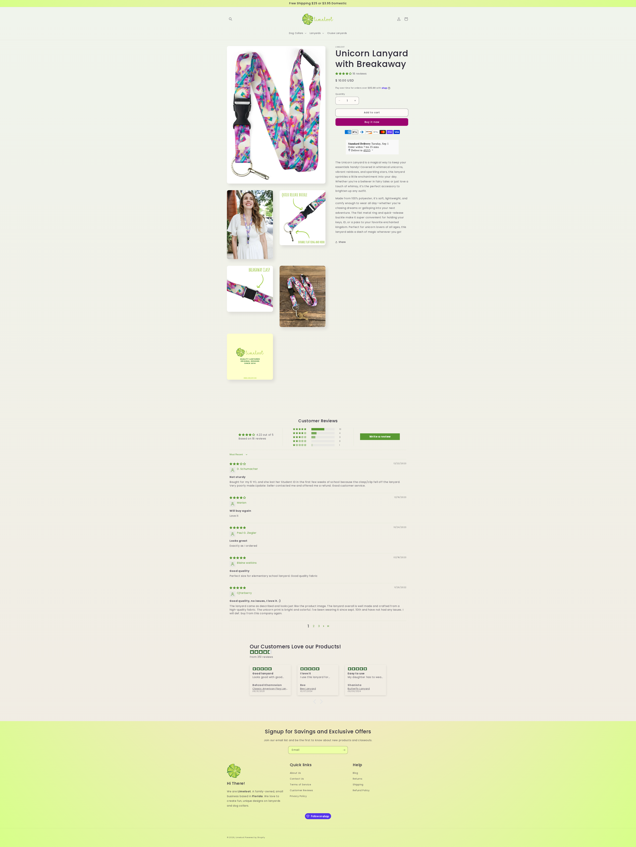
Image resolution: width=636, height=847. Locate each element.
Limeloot (240, 837)
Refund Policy (361, 790)
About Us (295, 773)
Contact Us (297, 778)
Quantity (340, 94)
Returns (357, 778)
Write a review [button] (380, 436)
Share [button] (342, 242)
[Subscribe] (344, 750)
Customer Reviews (301, 790)
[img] (238, 464)
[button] (230, 19)
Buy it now (372, 122)
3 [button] (319, 626)
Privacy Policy (298, 796)
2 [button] (314, 626)
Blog (355, 773)
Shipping (358, 784)
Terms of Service (300, 784)
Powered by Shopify (255, 837)
